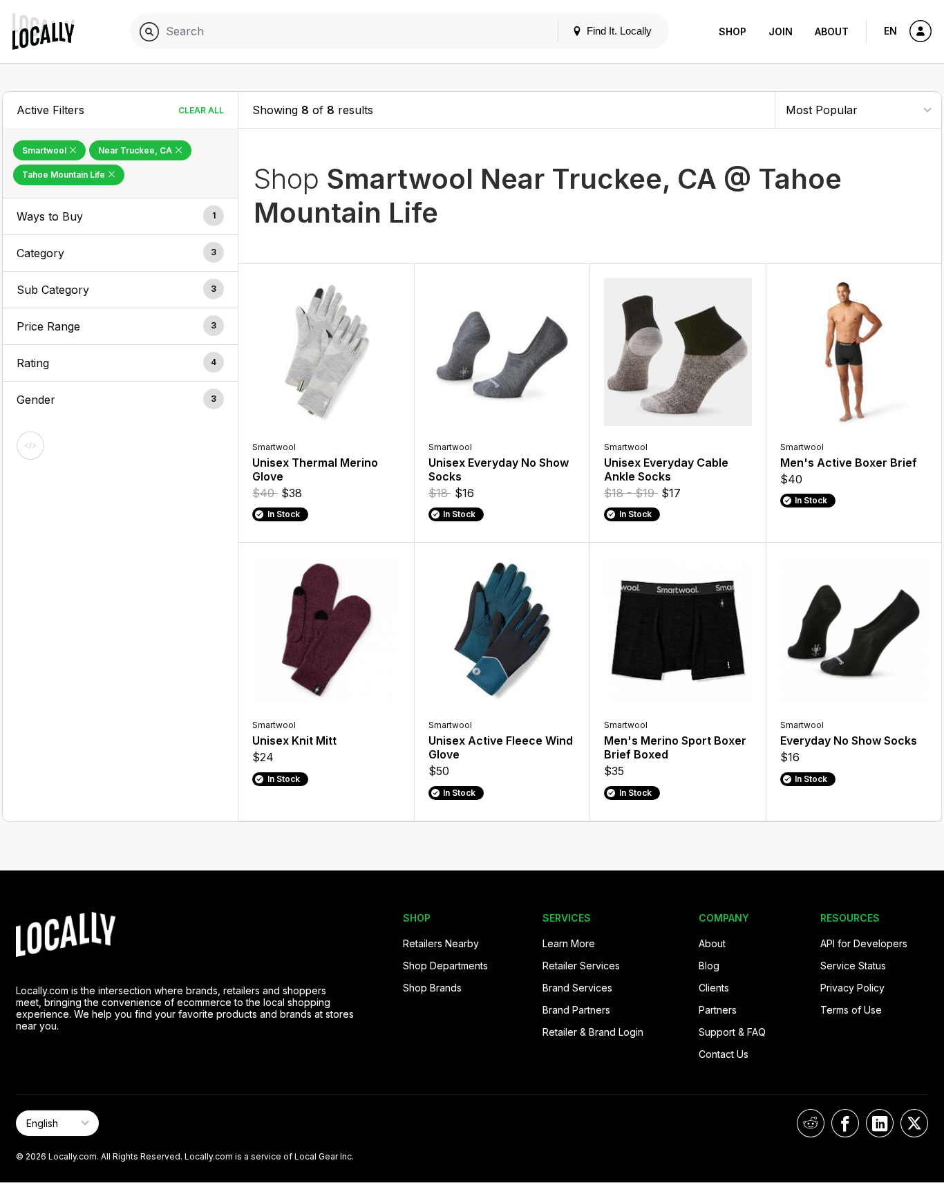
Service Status (853, 965)
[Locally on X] (914, 1123)
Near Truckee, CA (136, 150)
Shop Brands (432, 988)
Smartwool (45, 150)
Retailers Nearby (441, 943)
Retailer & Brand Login (592, 1032)
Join (780, 31)
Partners (718, 1010)
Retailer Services (581, 965)
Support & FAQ (732, 1032)
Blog (709, 965)
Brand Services (577, 988)
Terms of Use (851, 1010)
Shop (732, 31)
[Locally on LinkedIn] (880, 1123)
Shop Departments (445, 965)
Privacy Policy (852, 988)
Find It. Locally (618, 31)
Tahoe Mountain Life (64, 174)
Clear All (201, 110)
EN (890, 31)
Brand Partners (576, 1010)
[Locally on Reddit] (810, 1123)
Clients (714, 988)
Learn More (568, 943)
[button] (120, 216)
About (832, 31)
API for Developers (863, 943)
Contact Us (723, 1054)
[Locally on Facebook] (845, 1123)
